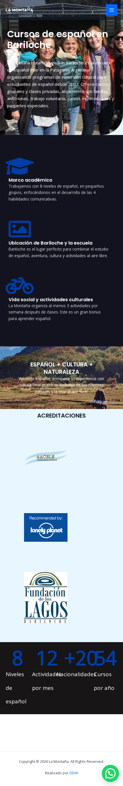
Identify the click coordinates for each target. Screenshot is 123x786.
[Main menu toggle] (112, 10)
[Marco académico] (20, 166)
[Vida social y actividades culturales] (20, 286)
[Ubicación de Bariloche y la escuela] (20, 229)
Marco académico (30, 180)
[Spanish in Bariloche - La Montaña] (20, 10)
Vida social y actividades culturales (51, 299)
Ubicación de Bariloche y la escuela (50, 243)
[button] (110, 773)
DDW (74, 772)
